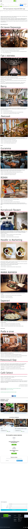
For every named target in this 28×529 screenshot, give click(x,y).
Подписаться (20, 460)
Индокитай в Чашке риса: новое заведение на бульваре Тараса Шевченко (7, 412)
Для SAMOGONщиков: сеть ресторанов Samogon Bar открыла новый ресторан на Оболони (21, 413)
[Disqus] (14, 472)
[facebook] (13, 396)
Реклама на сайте (16, 517)
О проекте (15, 515)
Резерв (14, 444)
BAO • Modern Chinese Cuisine (21, 428)
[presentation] (26, 400)
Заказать (14, 453)
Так (21, 5)
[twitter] (15, 396)
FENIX (2, 428)
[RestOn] (1, 6)
